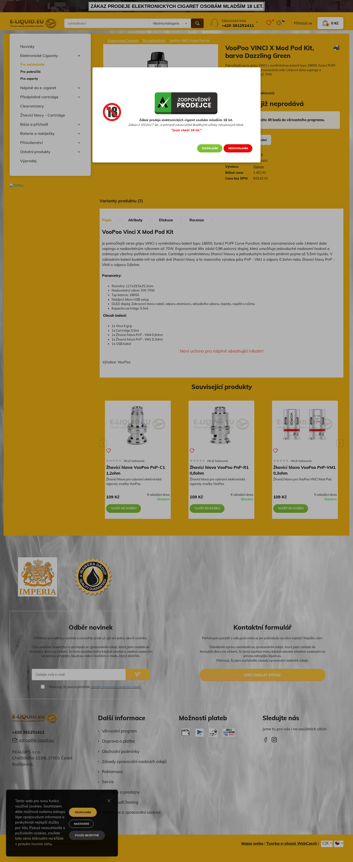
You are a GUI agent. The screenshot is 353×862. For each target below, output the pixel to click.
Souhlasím (210, 148)
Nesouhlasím (238, 148)
